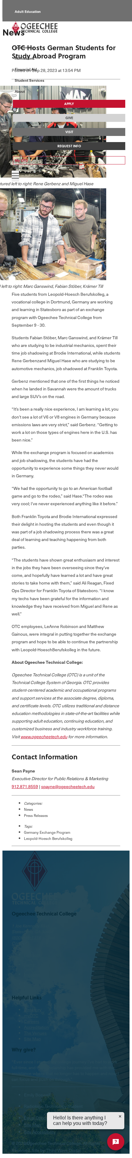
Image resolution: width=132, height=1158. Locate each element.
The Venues (35, 1033)
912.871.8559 (25, 786)
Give (69, 117)
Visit (69, 132)
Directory (32, 1010)
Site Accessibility (40, 1132)
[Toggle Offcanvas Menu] (15, 176)
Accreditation (36, 1027)
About (20, 91)
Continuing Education (32, 39)
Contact (19, 943)
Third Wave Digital (63, 1150)
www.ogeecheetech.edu (44, 736)
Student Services (29, 80)
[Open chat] (115, 1141)
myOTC (31, 1015)
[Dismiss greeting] (120, 1116)
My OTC (21, 160)
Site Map (32, 1039)
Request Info (69, 146)
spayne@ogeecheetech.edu (68, 786)
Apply (69, 103)
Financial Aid (26, 69)
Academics (24, 47)
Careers (31, 1021)
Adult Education (28, 11)
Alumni (20, 25)
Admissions (24, 58)
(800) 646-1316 (26, 937)
